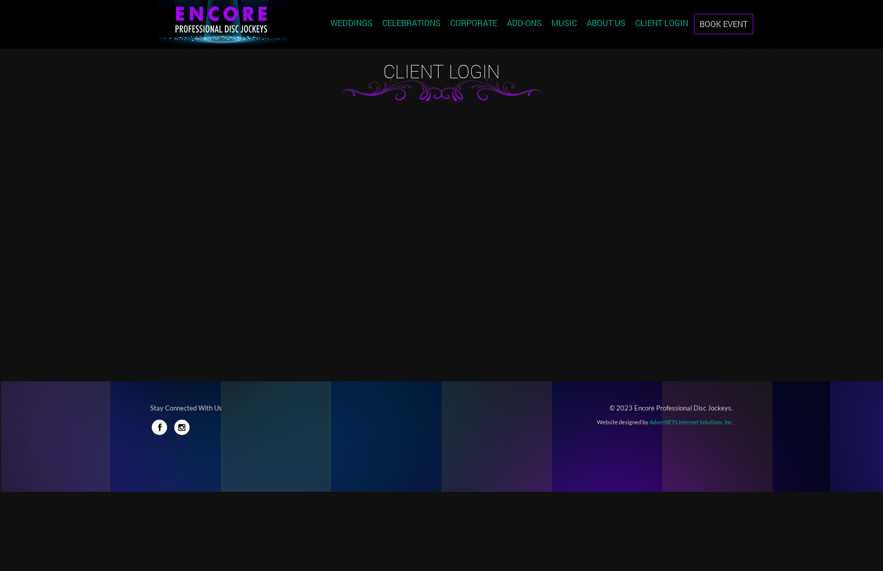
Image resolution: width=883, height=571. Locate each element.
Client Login (661, 22)
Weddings (352, 22)
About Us (606, 22)
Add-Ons (524, 22)
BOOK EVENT (724, 23)
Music (564, 22)
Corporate (473, 22)
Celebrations (411, 22)
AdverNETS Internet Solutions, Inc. (691, 422)
